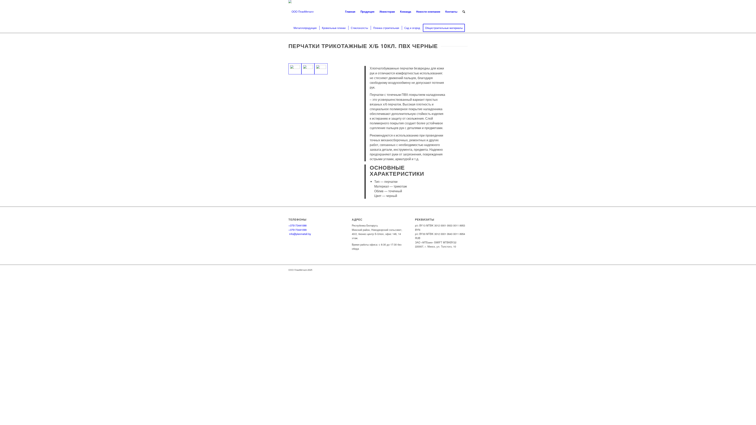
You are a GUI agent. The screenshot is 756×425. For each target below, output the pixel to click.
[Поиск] (464, 11)
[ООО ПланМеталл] (301, 11)
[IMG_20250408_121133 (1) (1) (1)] (294, 69)
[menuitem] (350, 11)
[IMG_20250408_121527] (320, 69)
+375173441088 (297, 225)
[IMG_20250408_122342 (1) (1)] (307, 69)
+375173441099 (297, 230)
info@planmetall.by (299, 234)
